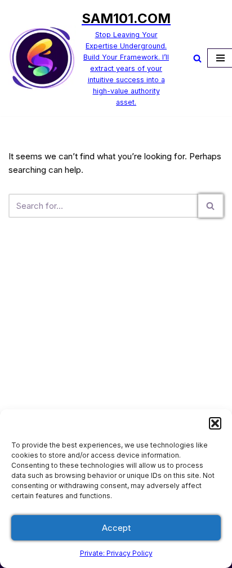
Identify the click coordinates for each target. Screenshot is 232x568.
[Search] (197, 58)
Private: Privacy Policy (116, 553)
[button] (215, 423)
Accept (116, 527)
